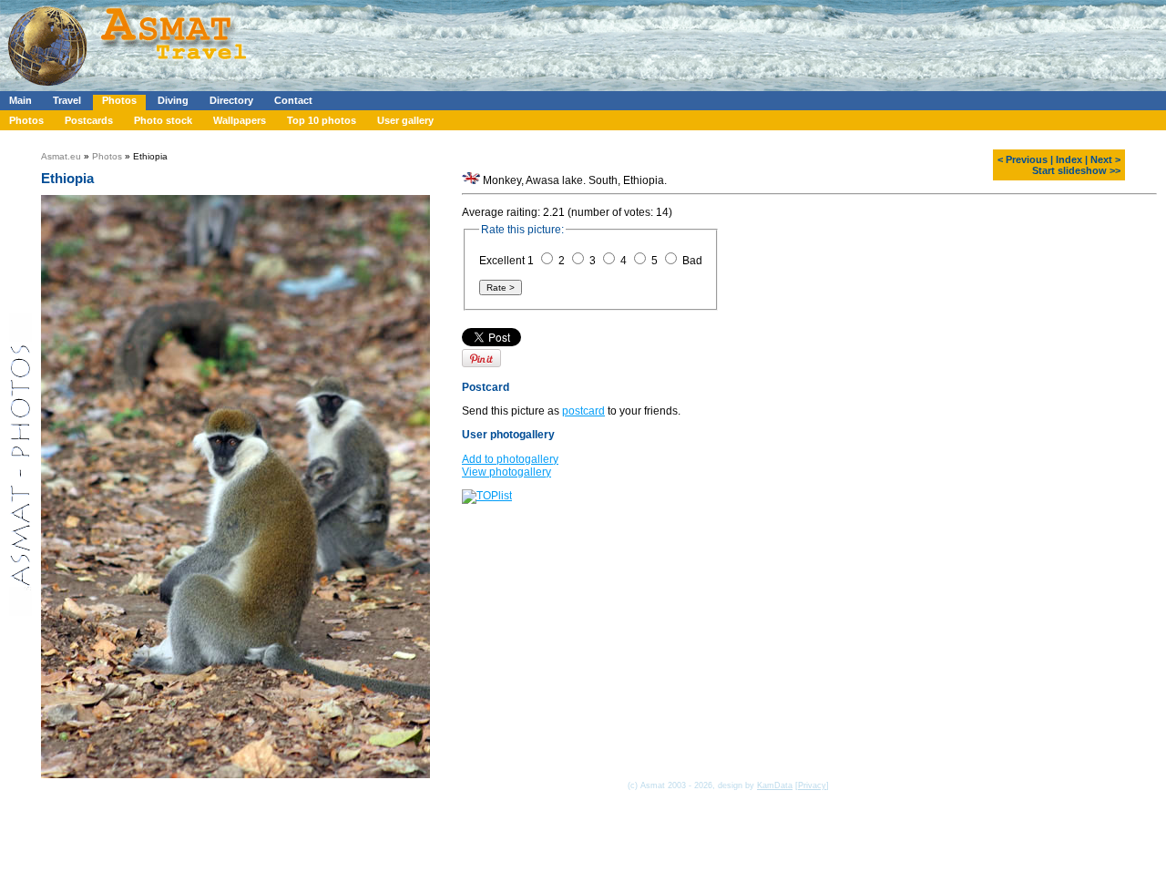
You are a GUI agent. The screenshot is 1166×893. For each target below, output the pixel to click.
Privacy (812, 785)
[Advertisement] (545, 41)
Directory (231, 100)
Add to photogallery (510, 459)
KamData (775, 785)
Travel (67, 100)
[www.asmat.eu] (130, 87)
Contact (293, 100)
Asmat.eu (61, 156)
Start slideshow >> (1076, 170)
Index (1069, 159)
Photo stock (163, 120)
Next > (1105, 159)
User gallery (405, 120)
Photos (119, 100)
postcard (583, 411)
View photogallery (506, 472)
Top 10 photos (321, 120)
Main (20, 100)
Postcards (89, 120)
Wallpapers (239, 120)
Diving (173, 100)
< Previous (1022, 159)
